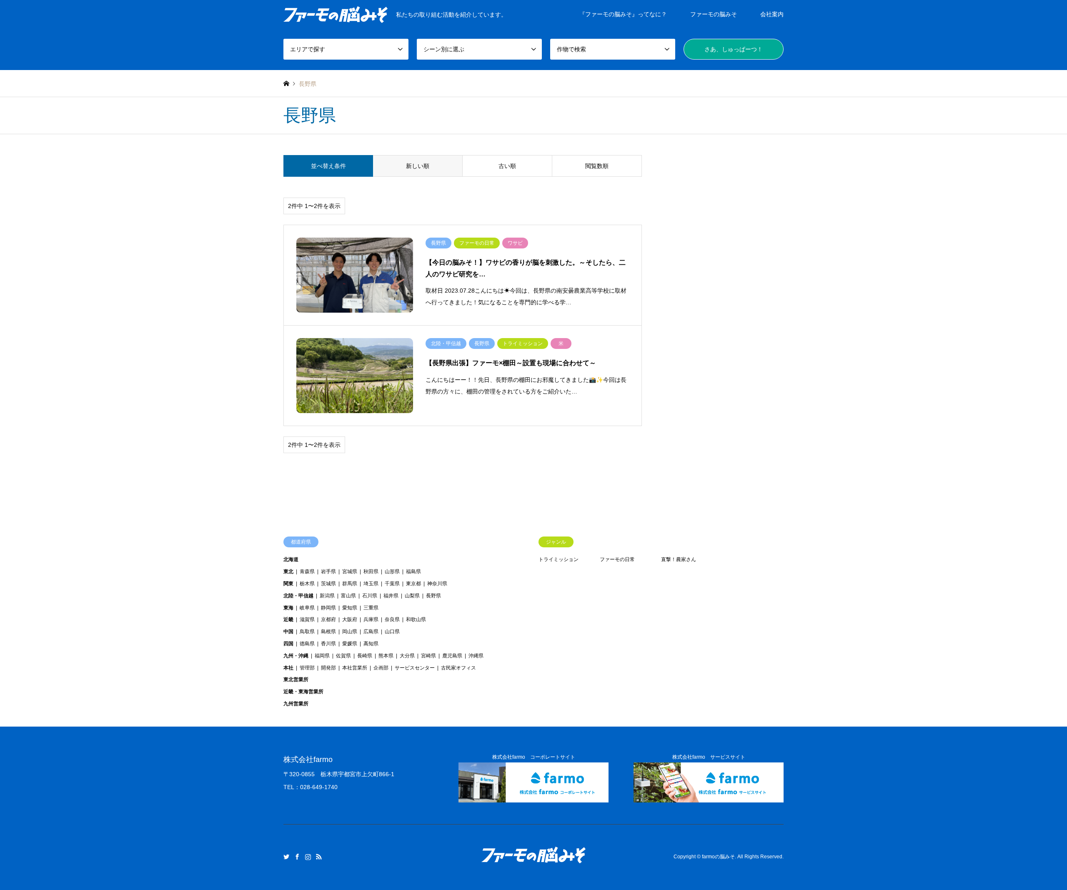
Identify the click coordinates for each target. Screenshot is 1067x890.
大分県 (407, 656)
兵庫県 (370, 619)
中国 (288, 631)
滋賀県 (307, 619)
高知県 (370, 644)
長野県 (433, 596)
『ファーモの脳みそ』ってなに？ (623, 14)
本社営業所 (354, 668)
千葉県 (392, 584)
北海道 (290, 559)
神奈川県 (437, 584)
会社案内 (772, 14)
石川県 (369, 596)
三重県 (370, 608)
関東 (288, 584)
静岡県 (328, 608)
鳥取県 (307, 631)
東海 (288, 608)
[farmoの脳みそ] (533, 862)
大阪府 (349, 619)
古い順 (507, 166)
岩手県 (328, 571)
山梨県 (412, 596)
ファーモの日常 (617, 559)
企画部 (380, 668)
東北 (288, 571)
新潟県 (327, 596)
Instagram (308, 857)
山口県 (392, 631)
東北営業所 (295, 679)
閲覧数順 (597, 166)
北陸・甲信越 (298, 596)
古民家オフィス (458, 668)
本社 (288, 668)
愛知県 (349, 608)
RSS (319, 857)
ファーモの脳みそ (713, 14)
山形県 (392, 571)
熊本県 (385, 656)
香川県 (328, 644)
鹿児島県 (452, 656)
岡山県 (349, 631)
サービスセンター (415, 668)
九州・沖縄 (295, 656)
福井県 (390, 596)
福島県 (413, 571)
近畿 (288, 619)
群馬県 (349, 584)
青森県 (307, 571)
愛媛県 (349, 644)
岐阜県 (307, 608)
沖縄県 (475, 656)
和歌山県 (416, 619)
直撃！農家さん (678, 559)
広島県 (370, 631)
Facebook (297, 857)
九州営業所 (295, 704)
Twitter (286, 857)
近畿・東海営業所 (303, 691)
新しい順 (417, 166)
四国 (288, 644)
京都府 (328, 619)
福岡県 (322, 656)
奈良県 (392, 619)
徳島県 (307, 644)
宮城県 (349, 571)
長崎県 (364, 656)
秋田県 (370, 571)
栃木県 (307, 584)
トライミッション (559, 559)
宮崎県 (428, 656)
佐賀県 (343, 656)
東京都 (413, 584)
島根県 (328, 631)
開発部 (328, 668)
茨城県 (328, 584)
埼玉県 (370, 584)
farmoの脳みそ (718, 857)
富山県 (348, 596)
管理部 (307, 668)
